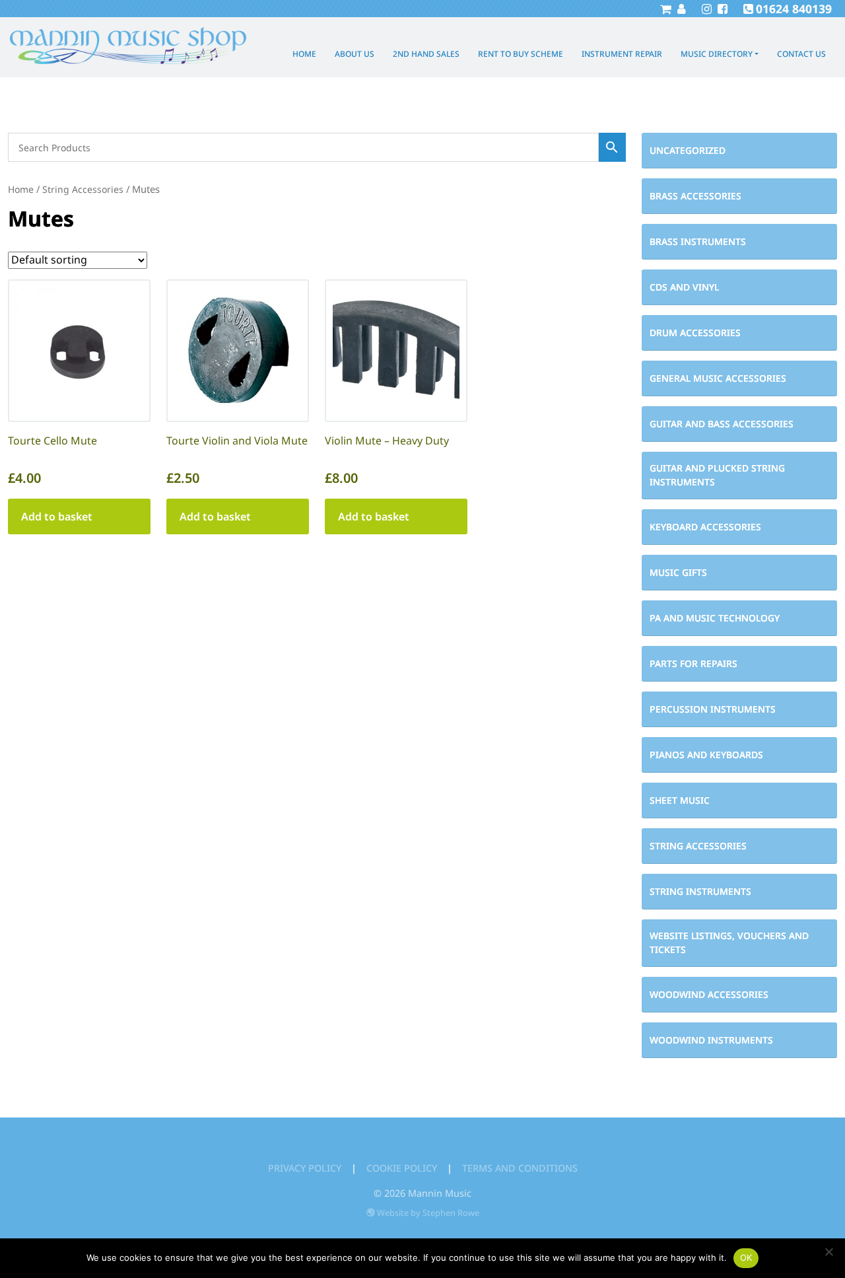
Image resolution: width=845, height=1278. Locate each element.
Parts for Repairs (693, 663)
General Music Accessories (718, 378)
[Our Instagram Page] (705, 9)
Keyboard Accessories (705, 526)
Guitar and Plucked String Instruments (717, 475)
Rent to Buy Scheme (520, 53)
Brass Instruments (698, 241)
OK (746, 1257)
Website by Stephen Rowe (428, 1213)
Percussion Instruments (713, 709)
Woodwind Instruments (711, 1040)
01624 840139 (794, 9)
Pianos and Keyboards (706, 754)
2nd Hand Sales (426, 53)
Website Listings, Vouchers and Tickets (729, 942)
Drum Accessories (695, 332)
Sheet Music (680, 800)
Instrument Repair (622, 53)
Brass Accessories (695, 196)
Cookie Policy (401, 1168)
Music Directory (717, 53)
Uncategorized (688, 150)
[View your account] (680, 9)
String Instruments (700, 891)
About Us (354, 53)
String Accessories (698, 845)
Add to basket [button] (56, 516)
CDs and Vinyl (684, 287)
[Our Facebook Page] (720, 9)
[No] (828, 1251)
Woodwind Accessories (709, 994)
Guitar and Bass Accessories (722, 423)
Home (304, 53)
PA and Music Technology (715, 618)
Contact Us (801, 53)
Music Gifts (678, 572)
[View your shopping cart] (665, 9)
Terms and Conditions (520, 1168)
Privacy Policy (304, 1168)
